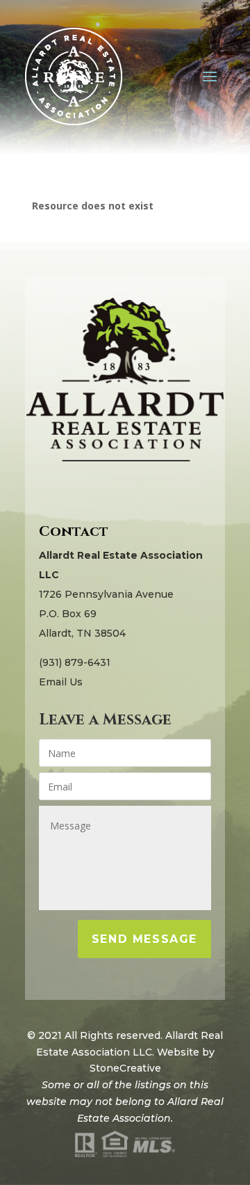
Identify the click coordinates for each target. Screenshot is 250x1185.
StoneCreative (125, 1068)
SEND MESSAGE (144, 939)
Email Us (61, 682)
